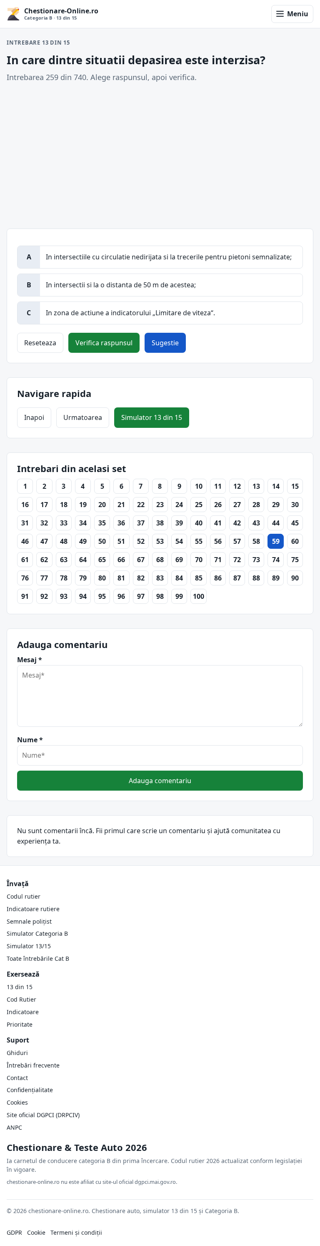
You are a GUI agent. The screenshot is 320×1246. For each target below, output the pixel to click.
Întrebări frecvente (33, 1065)
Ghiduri (17, 1053)
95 (102, 596)
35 (102, 523)
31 (25, 523)
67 (141, 559)
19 (83, 504)
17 (44, 504)
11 (218, 486)
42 (237, 523)
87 (237, 578)
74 (276, 559)
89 (276, 578)
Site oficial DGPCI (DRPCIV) (43, 1115)
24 (179, 504)
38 (160, 523)
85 (198, 578)
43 (256, 523)
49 (83, 541)
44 (276, 523)
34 (83, 523)
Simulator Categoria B (37, 933)
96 (121, 596)
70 (198, 559)
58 (256, 541)
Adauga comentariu (160, 780)
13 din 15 (19, 987)
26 (218, 504)
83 (160, 578)
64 (83, 559)
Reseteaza (40, 342)
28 (256, 504)
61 (25, 559)
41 (218, 523)
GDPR (14, 1232)
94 (83, 596)
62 (44, 559)
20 (102, 504)
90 (295, 578)
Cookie (36, 1232)
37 (141, 523)
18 (64, 504)
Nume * (30, 739)
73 (256, 559)
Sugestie (165, 342)
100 (198, 596)
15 (295, 486)
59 (276, 541)
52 (141, 541)
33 (64, 523)
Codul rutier (23, 896)
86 (218, 578)
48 (64, 541)
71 (218, 559)
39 (179, 523)
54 (179, 541)
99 (179, 596)
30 (295, 504)
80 (102, 578)
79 (83, 578)
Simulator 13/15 (29, 946)
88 (256, 578)
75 (295, 559)
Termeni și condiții (76, 1232)
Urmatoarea (82, 417)
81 (121, 578)
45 (295, 523)
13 (256, 486)
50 (102, 541)
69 (179, 559)
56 (218, 541)
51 (121, 541)
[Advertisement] (160, 156)
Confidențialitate (30, 1090)
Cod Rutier (21, 999)
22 (141, 504)
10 (198, 486)
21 (121, 504)
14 (276, 486)
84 (179, 578)
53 (160, 541)
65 (102, 559)
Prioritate (19, 1024)
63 (64, 559)
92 (44, 596)
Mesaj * (29, 659)
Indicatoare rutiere (33, 909)
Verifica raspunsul (103, 342)
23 (160, 504)
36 (121, 523)
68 (160, 559)
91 (25, 596)
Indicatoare (23, 1012)
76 (25, 578)
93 (64, 596)
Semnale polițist (29, 921)
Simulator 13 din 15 (151, 417)
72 (237, 559)
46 (25, 541)
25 (198, 504)
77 (44, 578)
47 (44, 541)
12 (237, 486)
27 (237, 504)
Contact (17, 1078)
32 (44, 523)
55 (198, 541)
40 (198, 523)
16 (25, 504)
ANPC (14, 1127)
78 (64, 578)
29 (276, 504)
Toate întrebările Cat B (38, 958)
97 (141, 596)
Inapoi (34, 417)
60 (295, 541)
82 (141, 578)
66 (121, 559)
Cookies (17, 1102)
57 (237, 541)
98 (160, 596)
